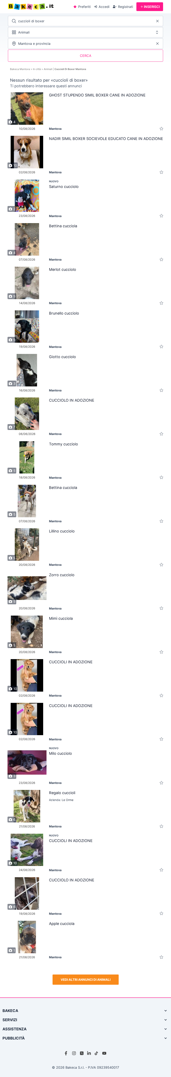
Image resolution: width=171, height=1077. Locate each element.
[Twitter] (82, 1053)
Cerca (85, 56)
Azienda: (61, 800)
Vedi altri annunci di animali (86, 980)
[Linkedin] (89, 1053)
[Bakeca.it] (39, 6)
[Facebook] (67, 1053)
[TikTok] (97, 1053)
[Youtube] (104, 1053)
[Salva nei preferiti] (161, 128)
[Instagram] (74, 1053)
